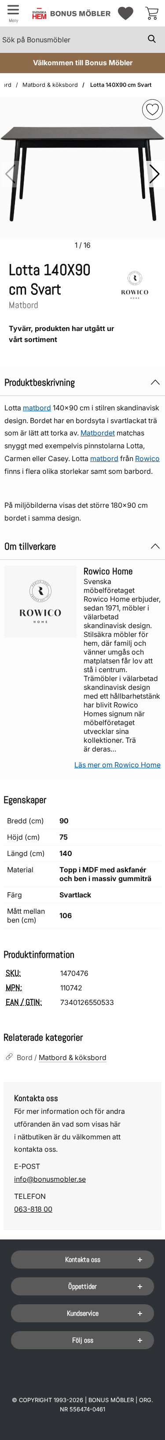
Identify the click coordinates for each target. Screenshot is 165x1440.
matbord (37, 407)
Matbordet (98, 432)
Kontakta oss (82, 1259)
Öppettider (82, 1286)
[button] (155, 174)
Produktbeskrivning (39, 382)
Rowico (147, 458)
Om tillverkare (30, 546)
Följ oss (82, 1340)
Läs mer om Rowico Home (117, 764)
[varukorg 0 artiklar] (152, 13)
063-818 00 (33, 1209)
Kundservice (83, 1313)
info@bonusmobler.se (50, 1179)
